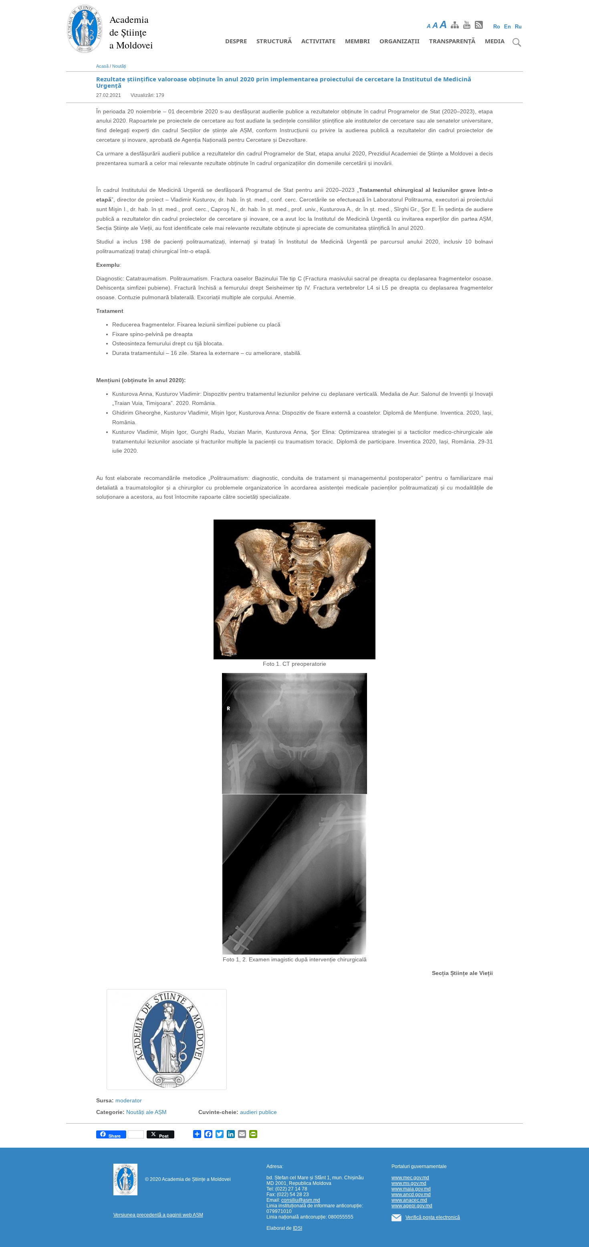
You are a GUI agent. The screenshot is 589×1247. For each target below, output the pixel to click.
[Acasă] (84, 28)
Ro (496, 27)
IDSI (297, 1228)
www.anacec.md (409, 1200)
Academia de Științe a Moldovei (131, 32)
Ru (518, 27)
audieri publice (258, 1112)
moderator (128, 1100)
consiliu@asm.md (300, 1200)
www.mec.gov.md (410, 1178)
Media (494, 41)
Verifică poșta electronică (432, 1217)
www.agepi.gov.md (411, 1206)
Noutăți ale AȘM (146, 1112)
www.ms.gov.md (408, 1183)
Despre (236, 41)
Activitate (318, 41)
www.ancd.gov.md (411, 1194)
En (507, 27)
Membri (357, 41)
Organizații (399, 41)
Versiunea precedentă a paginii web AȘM (158, 1215)
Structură (274, 41)
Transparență (452, 41)
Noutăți (119, 66)
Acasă (102, 66)
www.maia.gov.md (411, 1189)
